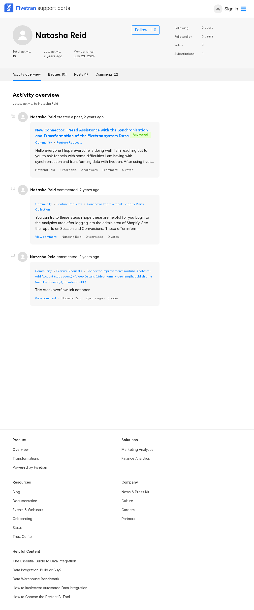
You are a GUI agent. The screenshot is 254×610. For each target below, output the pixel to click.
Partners (128, 519)
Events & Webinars (28, 510)
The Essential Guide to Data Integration (44, 561)
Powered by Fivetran (30, 467)
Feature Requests (69, 142)
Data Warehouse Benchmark (36, 579)
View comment (46, 236)
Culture (127, 501)
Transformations (26, 458)
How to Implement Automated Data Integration (50, 588)
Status (18, 527)
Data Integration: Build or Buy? (37, 570)
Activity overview (27, 74)
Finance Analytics (136, 458)
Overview (21, 449)
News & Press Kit (135, 492)
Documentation (25, 501)
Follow (141, 29)
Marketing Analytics (137, 449)
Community (43, 142)
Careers (128, 510)
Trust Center (23, 536)
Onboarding (22, 519)
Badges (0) (57, 74)
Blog (16, 492)
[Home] (37, 8)
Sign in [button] (231, 8)
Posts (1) (81, 74)
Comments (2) (106, 74)
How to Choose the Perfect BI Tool (41, 597)
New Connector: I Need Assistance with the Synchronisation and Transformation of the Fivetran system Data (91, 132)
